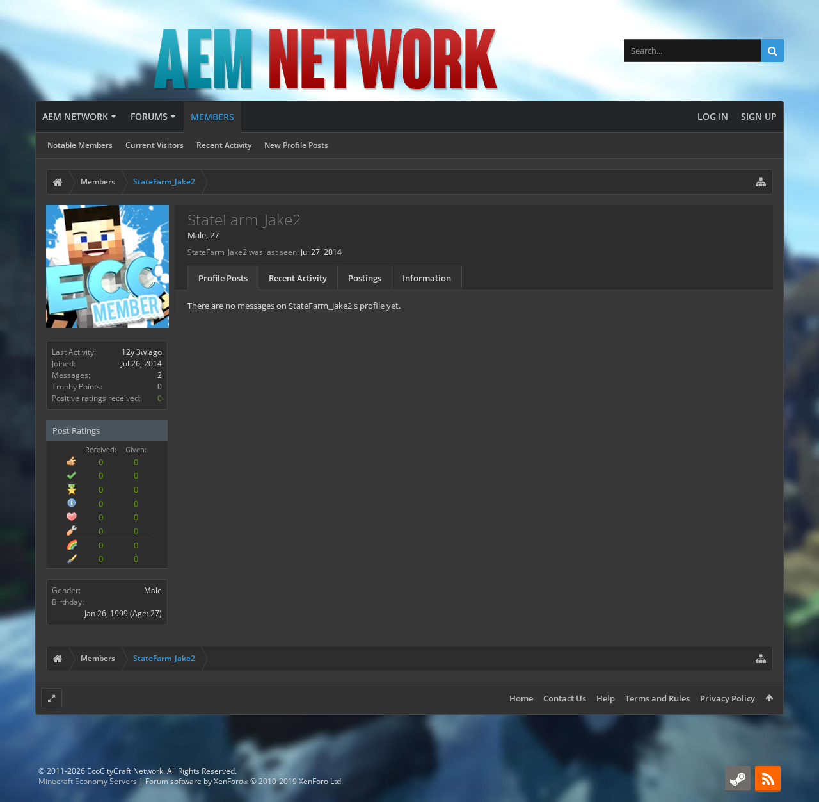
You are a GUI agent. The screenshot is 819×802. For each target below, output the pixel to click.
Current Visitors (154, 145)
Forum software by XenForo (244, 781)
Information (426, 278)
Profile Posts (223, 278)
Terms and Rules (657, 698)
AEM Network (75, 116)
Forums (149, 116)
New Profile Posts (296, 145)
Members (212, 117)
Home (521, 698)
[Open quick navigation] (760, 182)
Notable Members (80, 145)
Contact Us (564, 698)
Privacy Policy (727, 698)
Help (605, 698)
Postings (364, 278)
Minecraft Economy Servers (87, 781)
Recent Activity (223, 145)
